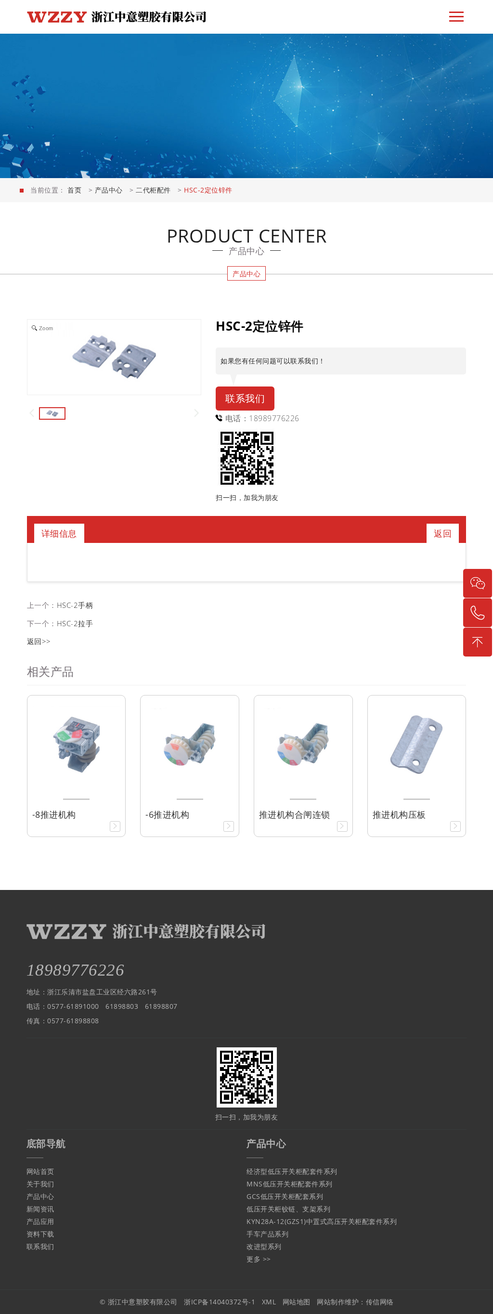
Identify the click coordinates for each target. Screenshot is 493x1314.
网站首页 (40, 1171)
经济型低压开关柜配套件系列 (291, 1171)
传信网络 (380, 1301)
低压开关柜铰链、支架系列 (288, 1208)
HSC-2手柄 (75, 605)
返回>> (39, 641)
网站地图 (297, 1301)
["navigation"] (456, 17)
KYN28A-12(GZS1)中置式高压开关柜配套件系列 (321, 1221)
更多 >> (258, 1258)
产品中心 (109, 189)
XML (269, 1301)
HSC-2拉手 (75, 623)
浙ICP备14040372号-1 (219, 1301)
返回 (443, 533)
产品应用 (40, 1221)
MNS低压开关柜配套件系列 (289, 1183)
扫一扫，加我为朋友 (247, 497)
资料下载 (40, 1233)
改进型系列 (264, 1246)
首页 (74, 189)
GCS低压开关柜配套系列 (284, 1196)
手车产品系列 (267, 1233)
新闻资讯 (40, 1208)
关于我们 (40, 1183)
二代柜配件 (153, 189)
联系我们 (245, 398)
